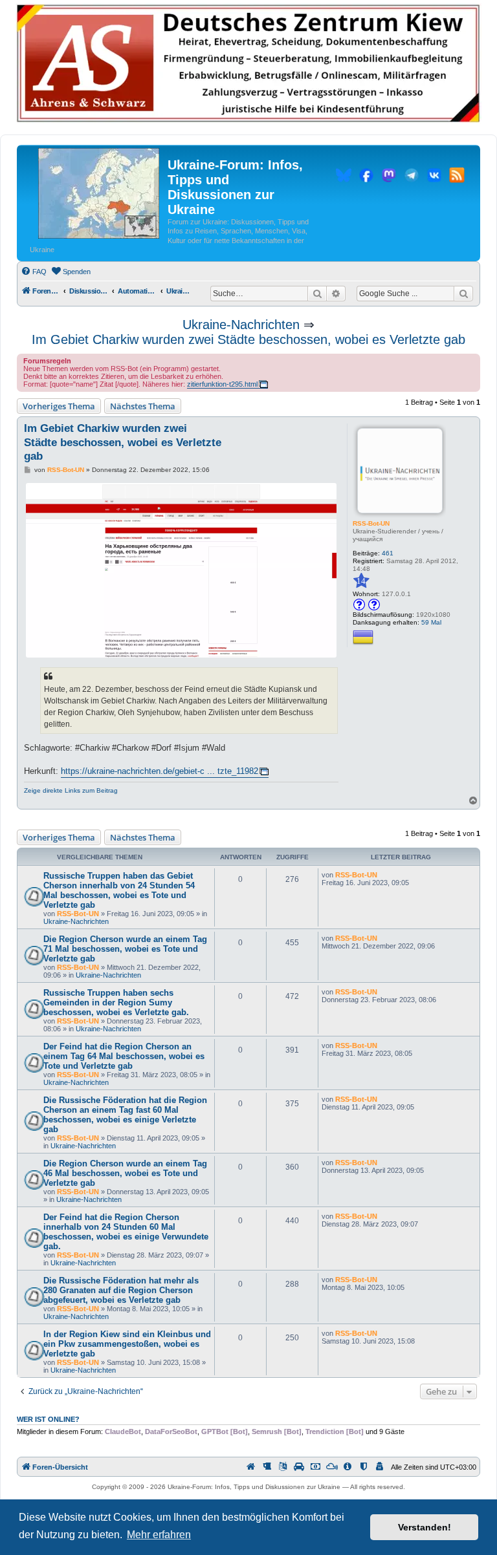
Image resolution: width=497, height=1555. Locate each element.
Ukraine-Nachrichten (241, 324)
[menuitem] (34, 271)
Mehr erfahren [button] (159, 1534)
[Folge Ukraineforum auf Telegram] (411, 177)
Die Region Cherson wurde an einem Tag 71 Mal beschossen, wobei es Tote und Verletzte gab (125, 948)
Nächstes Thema (142, 406)
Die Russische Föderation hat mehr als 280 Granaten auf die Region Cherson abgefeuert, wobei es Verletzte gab (121, 1290)
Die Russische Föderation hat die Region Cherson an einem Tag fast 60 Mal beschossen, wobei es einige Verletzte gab (125, 1114)
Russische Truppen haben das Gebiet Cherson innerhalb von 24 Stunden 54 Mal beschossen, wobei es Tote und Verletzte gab (119, 890)
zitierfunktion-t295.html (222, 384)
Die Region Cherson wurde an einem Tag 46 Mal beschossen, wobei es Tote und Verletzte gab (125, 1173)
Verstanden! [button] (424, 1527)
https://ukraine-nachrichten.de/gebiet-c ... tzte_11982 (159, 771)
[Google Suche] (463, 293)
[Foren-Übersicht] (99, 194)
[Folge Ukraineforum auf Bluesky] (343, 177)
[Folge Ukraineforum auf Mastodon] (389, 177)
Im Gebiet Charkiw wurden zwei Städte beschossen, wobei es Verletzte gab (248, 339)
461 (387, 553)
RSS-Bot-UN (371, 523)
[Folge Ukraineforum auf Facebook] (366, 177)
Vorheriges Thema (59, 406)
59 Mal (431, 622)
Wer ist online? (48, 1419)
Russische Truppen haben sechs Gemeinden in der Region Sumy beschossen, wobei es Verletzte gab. (116, 1002)
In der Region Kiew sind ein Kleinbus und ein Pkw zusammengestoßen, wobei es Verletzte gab (127, 1343)
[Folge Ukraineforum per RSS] (457, 177)
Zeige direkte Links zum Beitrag (71, 790)
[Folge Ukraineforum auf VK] (434, 177)
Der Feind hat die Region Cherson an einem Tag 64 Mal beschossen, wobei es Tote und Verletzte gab (123, 1056)
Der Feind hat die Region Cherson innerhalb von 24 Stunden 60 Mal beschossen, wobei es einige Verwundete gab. (125, 1231)
